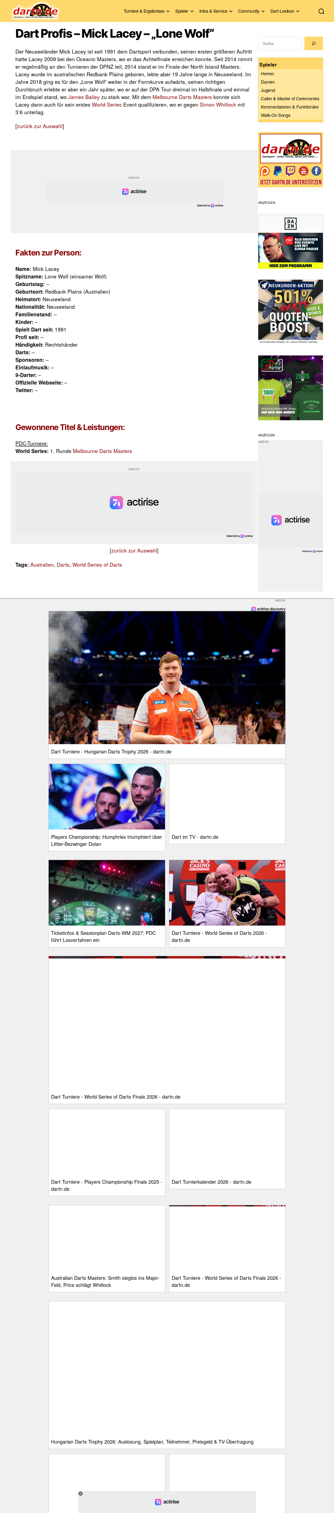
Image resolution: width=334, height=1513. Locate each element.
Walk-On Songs (275, 115)
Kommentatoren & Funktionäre (290, 106)
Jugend (268, 90)
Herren (267, 73)
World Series (107, 104)
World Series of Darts (97, 564)
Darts (63, 564)
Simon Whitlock (218, 104)
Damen (268, 81)
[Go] (313, 43)
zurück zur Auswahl (40, 126)
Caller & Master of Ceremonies (290, 98)
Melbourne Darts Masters (182, 96)
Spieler (181, 11)
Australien (42, 564)
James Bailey (84, 96)
